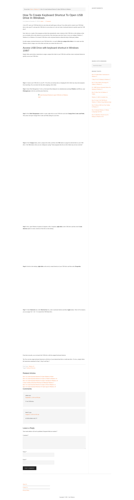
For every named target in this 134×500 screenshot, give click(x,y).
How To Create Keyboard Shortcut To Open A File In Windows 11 (39, 384)
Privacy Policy (26, 490)
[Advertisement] (54, 70)
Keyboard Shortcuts (31, 368)
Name (25, 451)
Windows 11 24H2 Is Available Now (100, 97)
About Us (25, 484)
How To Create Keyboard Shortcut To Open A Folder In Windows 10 (40, 378)
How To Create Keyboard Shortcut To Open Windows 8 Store (38, 376)
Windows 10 (36, 9)
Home (31, 9)
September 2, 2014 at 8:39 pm (32, 397)
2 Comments (48, 21)
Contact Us (25, 487)
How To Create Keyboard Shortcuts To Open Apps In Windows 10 (39, 386)
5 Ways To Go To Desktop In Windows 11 (101, 79)
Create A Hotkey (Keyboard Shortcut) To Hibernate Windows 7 (38, 382)
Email (25, 459)
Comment (26, 435)
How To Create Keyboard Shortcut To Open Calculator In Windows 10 (40, 380)
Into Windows (31, 2)
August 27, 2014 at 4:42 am (32, 414)
